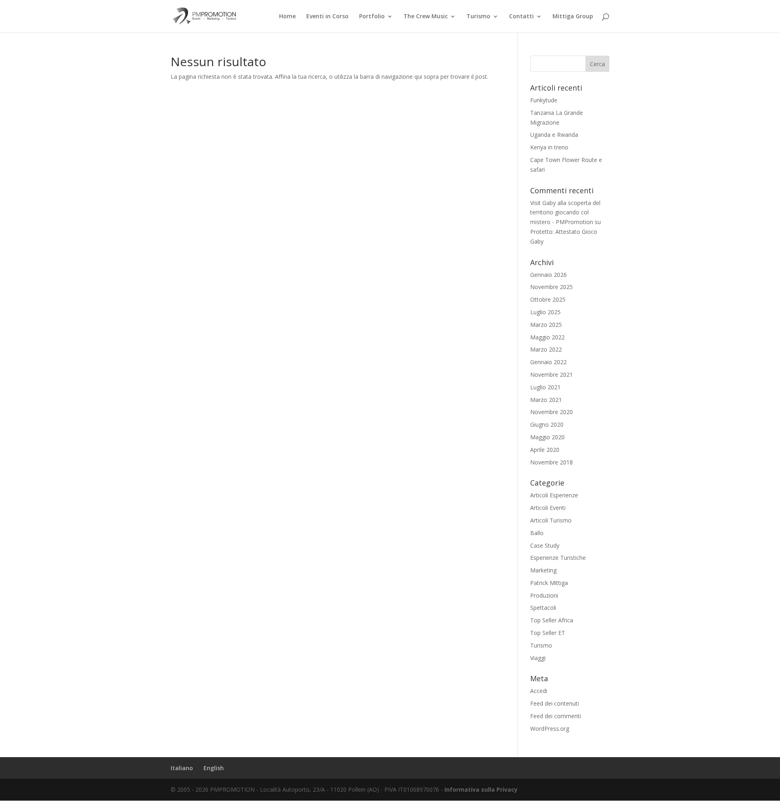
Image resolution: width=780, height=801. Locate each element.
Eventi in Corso (327, 16)
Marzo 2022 (546, 349)
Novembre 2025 (551, 287)
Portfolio (372, 16)
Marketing (543, 570)
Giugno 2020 (546, 424)
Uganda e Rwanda (554, 134)
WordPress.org (549, 728)
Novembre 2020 (551, 412)
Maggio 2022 (547, 337)
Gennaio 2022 (548, 362)
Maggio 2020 (547, 437)
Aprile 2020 (544, 449)
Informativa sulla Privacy (481, 789)
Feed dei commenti (555, 716)
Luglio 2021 (545, 387)
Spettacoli (543, 607)
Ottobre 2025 (548, 299)
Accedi (538, 691)
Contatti (521, 16)
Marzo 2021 (546, 400)
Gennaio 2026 (548, 275)
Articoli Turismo (551, 520)
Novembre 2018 (551, 462)
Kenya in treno (549, 147)
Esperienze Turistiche (558, 557)
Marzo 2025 (546, 324)
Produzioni (544, 595)
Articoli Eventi (548, 508)
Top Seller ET (547, 633)
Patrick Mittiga (549, 583)
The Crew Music (425, 16)
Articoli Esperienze (554, 495)
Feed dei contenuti (554, 703)
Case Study (544, 545)
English (214, 768)
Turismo (478, 16)
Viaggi (538, 658)
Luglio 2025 (545, 312)
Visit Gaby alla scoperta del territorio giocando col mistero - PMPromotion (565, 212)
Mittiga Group (572, 16)
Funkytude (543, 100)
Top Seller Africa (551, 620)
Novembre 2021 (551, 374)
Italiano (182, 768)
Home (287, 16)
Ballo (537, 533)
